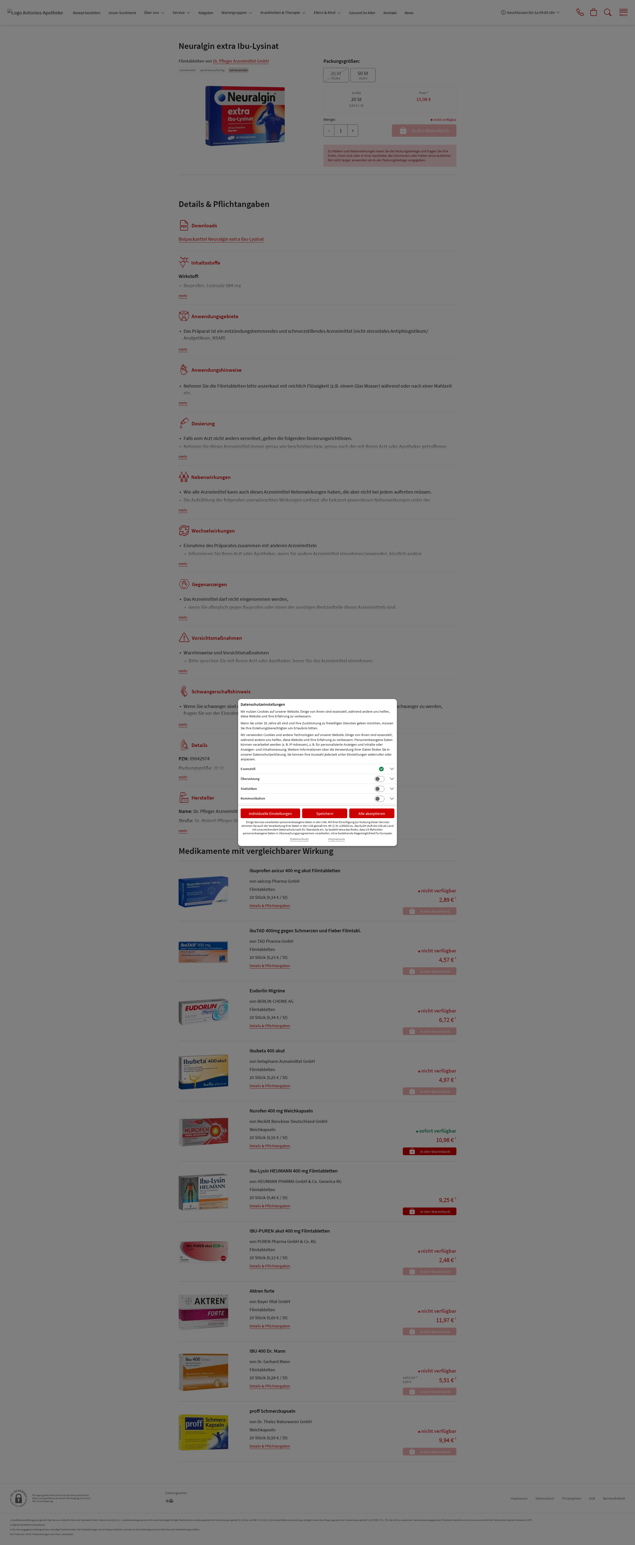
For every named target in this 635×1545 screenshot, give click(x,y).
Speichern (324, 813)
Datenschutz (299, 839)
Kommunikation (253, 798)
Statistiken (249, 788)
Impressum (336, 839)
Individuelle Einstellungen (270, 813)
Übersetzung (250, 778)
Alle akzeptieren (371, 813)
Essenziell (248, 769)
